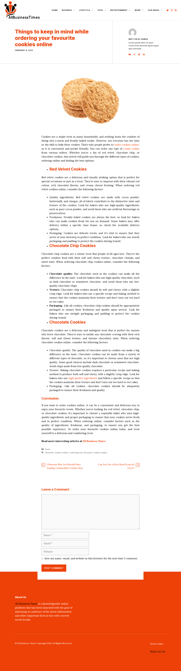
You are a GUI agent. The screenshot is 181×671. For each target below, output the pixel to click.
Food (47, 449)
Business (67, 10)
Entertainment (118, 10)
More (138, 10)
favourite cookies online (57, 452)
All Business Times (94, 441)
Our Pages (153, 10)
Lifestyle (84, 10)
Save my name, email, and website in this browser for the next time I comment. (91, 558)
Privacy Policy (156, 643)
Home (55, 10)
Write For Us (157, 651)
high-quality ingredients (83, 378)
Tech (100, 10)
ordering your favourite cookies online (88, 452)
